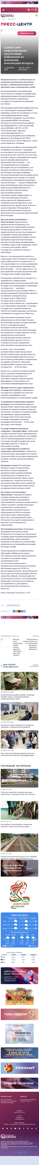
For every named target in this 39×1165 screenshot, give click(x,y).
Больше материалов (34, 665)
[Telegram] (24, 611)
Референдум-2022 (13, 605)
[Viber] (22, 611)
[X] (19, 611)
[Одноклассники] (16, 611)
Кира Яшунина (24, 69)
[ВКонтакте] (14, 611)
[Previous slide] (4, 939)
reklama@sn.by (19, 1119)
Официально (27, 33)
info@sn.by (19, 1117)
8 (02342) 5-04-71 (19, 1112)
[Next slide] (34, 939)
